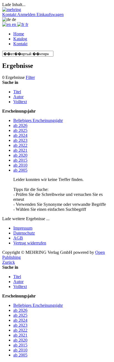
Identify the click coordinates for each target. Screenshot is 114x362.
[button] (9, 14)
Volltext (20, 101)
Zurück (8, 262)
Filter (30, 77)
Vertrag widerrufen (29, 243)
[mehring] (11, 9)
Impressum (22, 228)
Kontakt (20, 43)
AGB (18, 238)
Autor (18, 96)
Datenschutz (24, 233)
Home (18, 33)
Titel (17, 91)
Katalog (20, 38)
